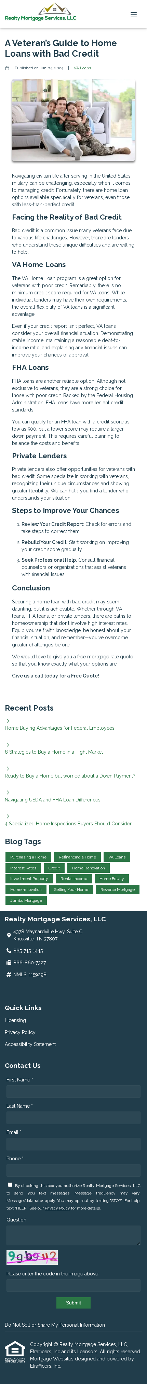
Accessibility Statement (30, 1044)
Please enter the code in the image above (52, 1273)
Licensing (15, 1020)
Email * (14, 1132)
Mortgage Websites (52, 1358)
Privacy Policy (20, 1032)
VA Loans (82, 68)
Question (16, 1219)
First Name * (19, 1079)
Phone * (15, 1158)
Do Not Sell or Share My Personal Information (55, 1325)
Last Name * (19, 1106)
